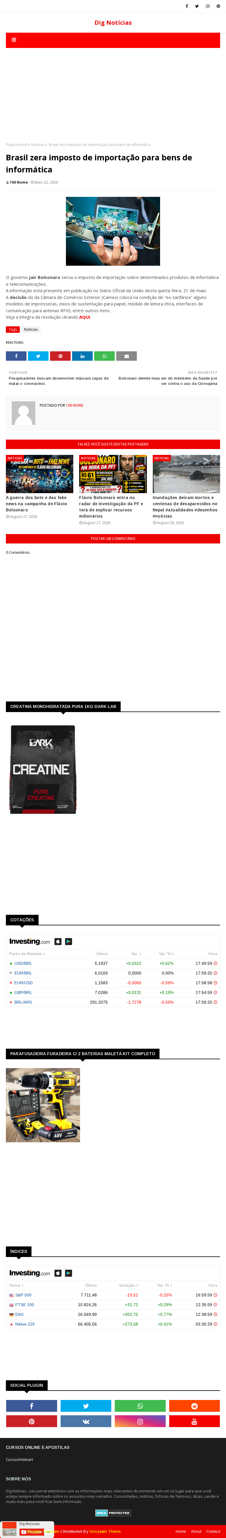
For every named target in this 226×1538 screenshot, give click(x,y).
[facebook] (187, 6)
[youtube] (194, 1421)
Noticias (37, 144)
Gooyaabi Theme (105, 1531)
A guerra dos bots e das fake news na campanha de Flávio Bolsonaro (36, 503)
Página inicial (16, 144)
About (196, 1531)
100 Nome (19, 182)
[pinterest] (217, 6)
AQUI (84, 317)
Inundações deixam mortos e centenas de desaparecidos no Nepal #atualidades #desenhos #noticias (185, 506)
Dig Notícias (113, 22)
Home (181, 1531)
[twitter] (197, 6)
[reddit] (194, 1406)
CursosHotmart (19, 1459)
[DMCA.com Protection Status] (113, 1515)
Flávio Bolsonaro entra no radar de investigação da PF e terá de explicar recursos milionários (111, 506)
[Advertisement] (113, 89)
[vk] (86, 1421)
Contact (213, 1531)
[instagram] (208, 6)
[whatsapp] (140, 1406)
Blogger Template (43, 1531)
